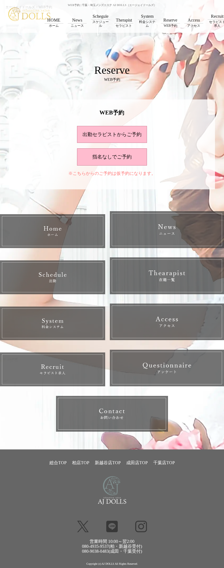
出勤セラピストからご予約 (112, 134)
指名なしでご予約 (112, 157)
